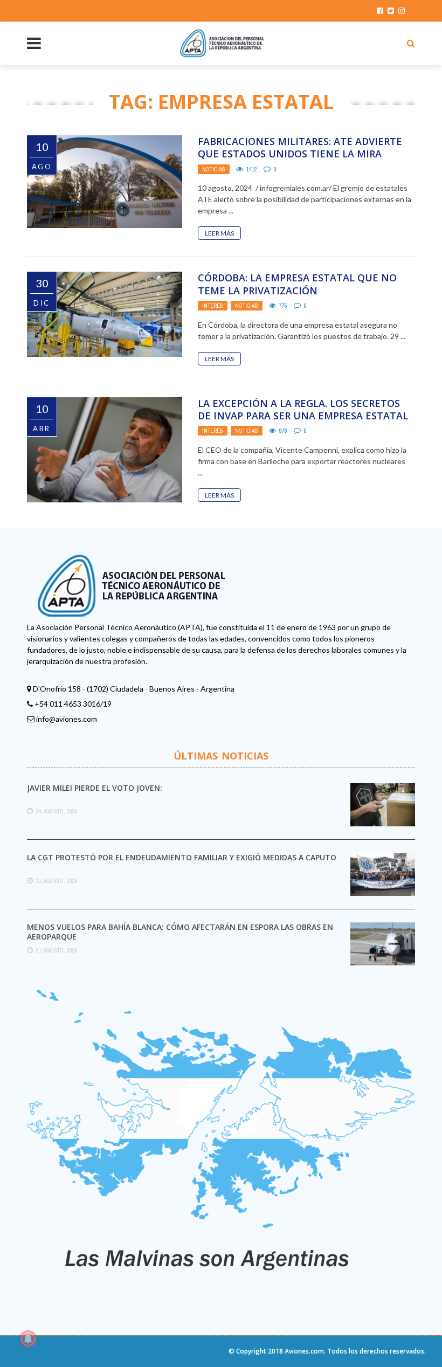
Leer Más (219, 233)
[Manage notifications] (28, 1339)
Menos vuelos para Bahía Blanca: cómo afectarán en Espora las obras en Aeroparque (180, 932)
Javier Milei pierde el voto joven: (94, 788)
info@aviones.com (66, 718)
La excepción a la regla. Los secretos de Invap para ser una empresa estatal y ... (303, 416)
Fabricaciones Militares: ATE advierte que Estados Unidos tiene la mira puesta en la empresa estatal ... (300, 154)
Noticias (213, 169)
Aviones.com (304, 1351)
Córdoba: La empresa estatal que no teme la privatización (297, 283)
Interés (212, 305)
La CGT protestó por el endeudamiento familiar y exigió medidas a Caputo (181, 857)
